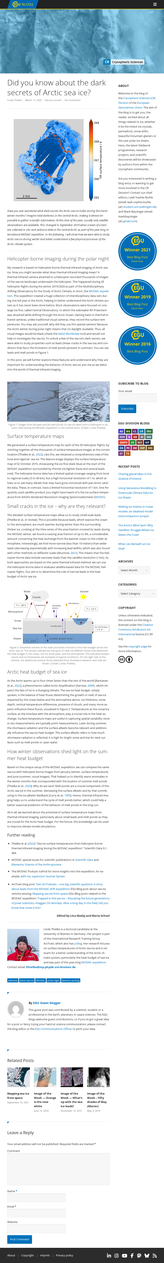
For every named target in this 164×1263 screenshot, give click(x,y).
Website (12, 1222)
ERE (148, 431)
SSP (142, 448)
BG (128, 431)
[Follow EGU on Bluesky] (147, 1255)
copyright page (137, 646)
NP (147, 442)
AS (121, 431)
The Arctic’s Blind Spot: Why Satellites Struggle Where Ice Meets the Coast (136, 530)
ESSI (122, 437)
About (11, 1255)
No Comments (73, 100)
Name (11, 1191)
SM (135, 448)
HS (132, 442)
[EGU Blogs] (23, 8)
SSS (150, 448)
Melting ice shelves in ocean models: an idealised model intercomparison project (135, 511)
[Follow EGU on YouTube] (124, 1255)
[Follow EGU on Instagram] (116, 1255)
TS (127, 453)
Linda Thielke (14, 100)
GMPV (123, 442)
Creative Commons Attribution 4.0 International (135, 629)
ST (121, 453)
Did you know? (53, 100)
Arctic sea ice (27, 980)
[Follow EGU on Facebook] (132, 1255)
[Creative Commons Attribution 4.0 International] (121, 662)
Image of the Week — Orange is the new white (45, 1100)
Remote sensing (70, 980)
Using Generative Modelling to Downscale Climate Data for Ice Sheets (137, 492)
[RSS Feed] (155, 1255)
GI (142, 437)
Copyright (27, 1255)
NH (140, 442)
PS (128, 448)
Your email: (125, 391)
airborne (13, 980)
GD (135, 437)
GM (148, 437)
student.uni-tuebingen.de (139, 207)
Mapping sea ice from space (18, 1096)
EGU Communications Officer (53, 1029)
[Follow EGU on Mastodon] (139, 1255)
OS (121, 448)
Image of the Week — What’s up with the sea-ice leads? (72, 1100)
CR (141, 431)
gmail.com (129, 221)
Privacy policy (64, 1255)
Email (10, 1206)
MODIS (99, 497)
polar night (53, 980)
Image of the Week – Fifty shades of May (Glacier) (97, 1100)
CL (134, 431)
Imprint (45, 1255)
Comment (13, 1151)
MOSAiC (40, 980)
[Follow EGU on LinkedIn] (109, 1255)
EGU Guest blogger (47, 1003)
